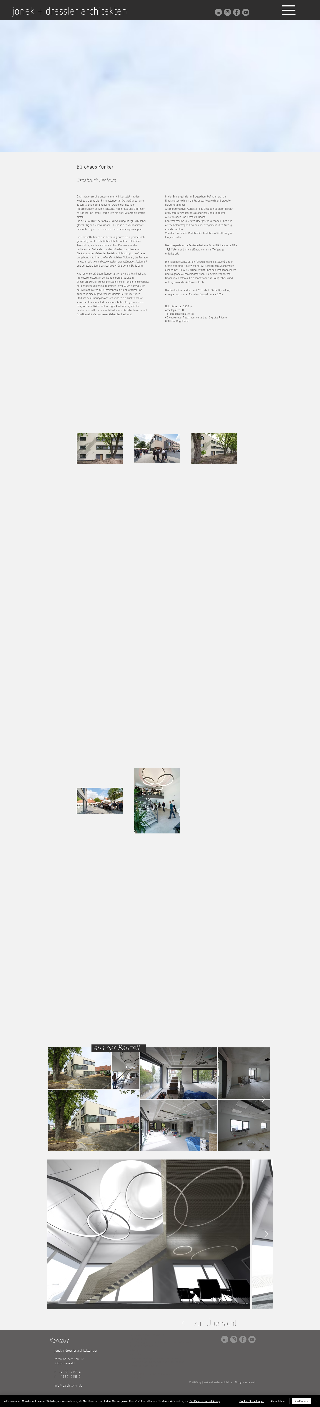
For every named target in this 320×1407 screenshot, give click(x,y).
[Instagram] (227, 12)
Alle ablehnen (278, 1401)
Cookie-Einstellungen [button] (251, 1401)
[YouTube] (245, 12)
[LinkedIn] (218, 12)
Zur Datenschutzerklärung (204, 1401)
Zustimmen (301, 1401)
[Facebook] (236, 12)
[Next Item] (263, 1099)
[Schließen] (315, 1401)
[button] (289, 10)
